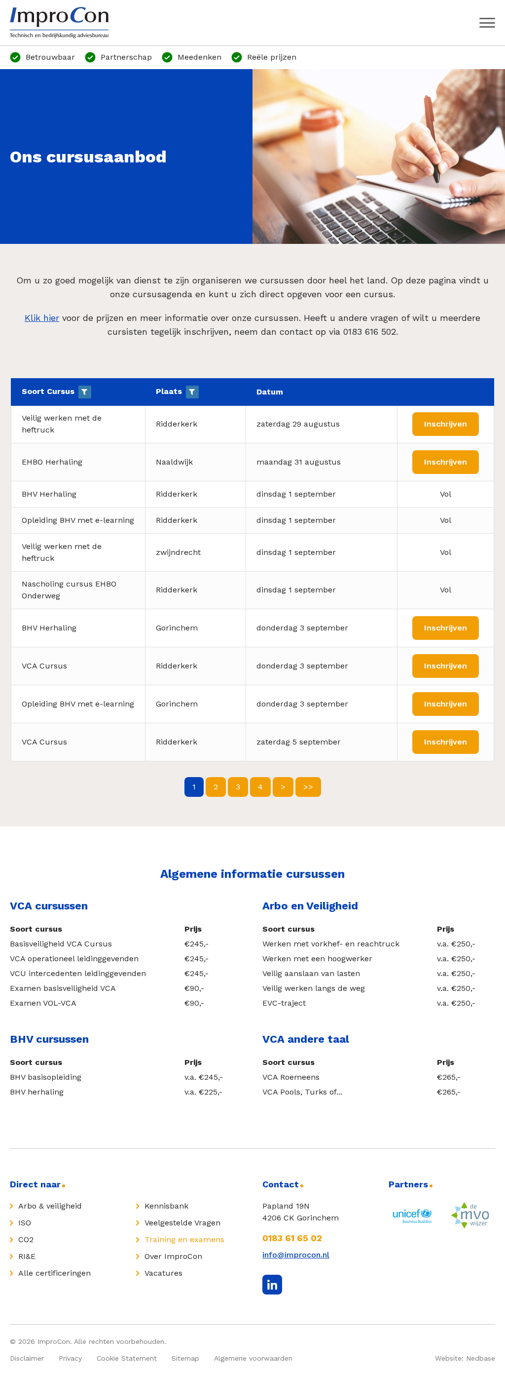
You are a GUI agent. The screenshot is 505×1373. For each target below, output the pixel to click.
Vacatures (163, 1273)
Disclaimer (27, 1358)
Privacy (70, 1358)
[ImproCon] (59, 23)
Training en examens (184, 1239)
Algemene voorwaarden (253, 1358)
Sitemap (185, 1358)
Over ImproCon (173, 1256)
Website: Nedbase (465, 1358)
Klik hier (42, 318)
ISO (24, 1222)
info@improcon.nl (295, 1254)
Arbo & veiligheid (50, 1206)
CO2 (26, 1239)
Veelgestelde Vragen (182, 1222)
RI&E (27, 1256)
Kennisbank (166, 1206)
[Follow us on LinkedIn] (272, 1285)
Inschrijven (445, 424)
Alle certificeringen (54, 1273)
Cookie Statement (127, 1358)
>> (308, 786)
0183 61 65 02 (292, 1238)
